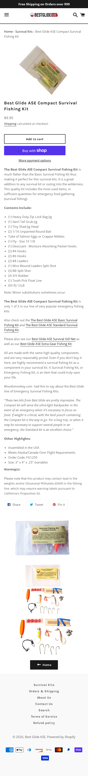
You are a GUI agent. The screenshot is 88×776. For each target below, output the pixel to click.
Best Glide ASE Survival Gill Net (54, 339)
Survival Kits (24, 31)
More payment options (35, 160)
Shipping (10, 124)
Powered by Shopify (61, 737)
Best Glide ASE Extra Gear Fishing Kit (46, 344)
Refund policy (44, 723)
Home (8, 31)
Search (44, 710)
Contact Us (44, 704)
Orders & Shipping (44, 691)
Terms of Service (44, 716)
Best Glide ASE (35, 737)
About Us (44, 697)
